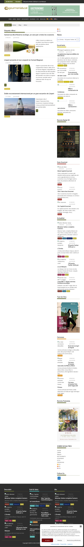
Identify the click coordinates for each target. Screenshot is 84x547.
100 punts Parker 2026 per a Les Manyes (34, 1)
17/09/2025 (71, 187)
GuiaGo (59, 184)
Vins (63, 256)
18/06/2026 (45, 494)
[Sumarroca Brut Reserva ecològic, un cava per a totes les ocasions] (19, 40)
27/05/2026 (71, 68)
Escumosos (7, 55)
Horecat (60, 238)
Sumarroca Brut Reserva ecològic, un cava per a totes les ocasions (29, 35)
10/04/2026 (71, 84)
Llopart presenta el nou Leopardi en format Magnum (23, 60)
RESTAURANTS (25, 19)
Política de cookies (55, 544)
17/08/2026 (61, 224)
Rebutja (59, 540)
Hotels (64, 238)
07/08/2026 (71, 241)
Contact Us (69, 544)
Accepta (47, 540)
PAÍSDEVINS (43, 19)
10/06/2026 (71, 342)
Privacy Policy (63, 544)
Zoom (65, 65)
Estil (31, 522)
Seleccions (60, 65)
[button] (81, 526)
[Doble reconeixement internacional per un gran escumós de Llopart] (19, 99)
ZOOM (10, 19)
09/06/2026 (71, 378)
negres (59, 256)
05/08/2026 (71, 277)
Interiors (35, 522)
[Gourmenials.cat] (6, 19)
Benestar (32, 505)
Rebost (19, 19)
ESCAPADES (33, 19)
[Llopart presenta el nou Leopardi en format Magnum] (19, 65)
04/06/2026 (61, 52)
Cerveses (60, 355)
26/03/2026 (71, 101)
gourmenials (16, 37)
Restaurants (69, 238)
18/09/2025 (61, 169)
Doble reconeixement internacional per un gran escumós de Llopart (29, 94)
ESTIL (37, 19)
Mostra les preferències (74, 540)
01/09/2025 (71, 202)
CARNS (14, 19)
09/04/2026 (45, 508)
